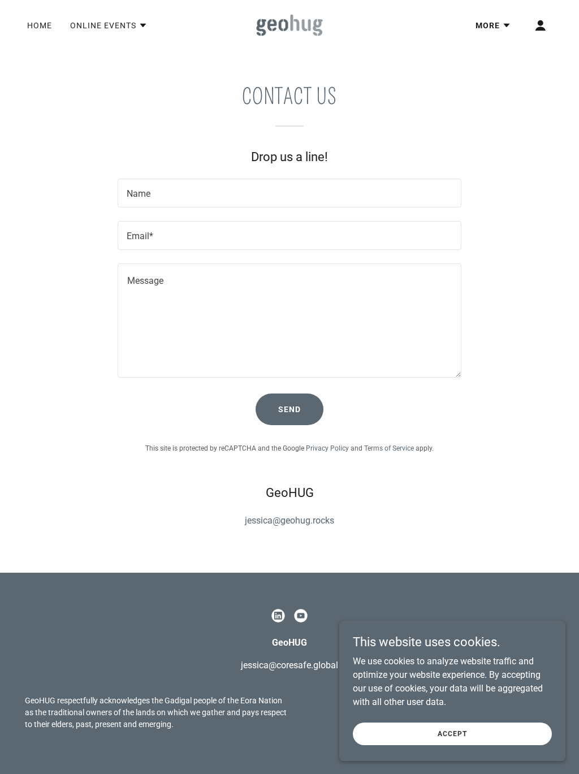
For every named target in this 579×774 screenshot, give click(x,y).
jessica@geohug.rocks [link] (289, 520)
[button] (109, 25)
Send (289, 409)
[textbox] (289, 193)
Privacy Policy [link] (327, 448)
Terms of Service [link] (389, 448)
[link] (289, 24)
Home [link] (39, 25)
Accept (452, 733)
